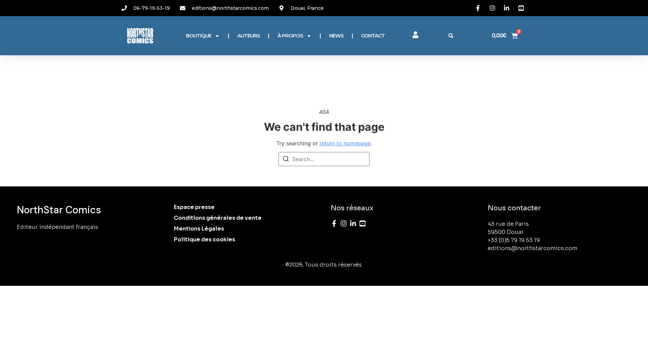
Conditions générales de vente (218, 217)
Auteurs (248, 35)
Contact (373, 35)
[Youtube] (362, 223)
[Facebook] (334, 223)
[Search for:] (324, 159)
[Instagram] (343, 223)
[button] (451, 36)
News (336, 35)
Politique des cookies (204, 239)
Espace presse (194, 207)
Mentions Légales (199, 228)
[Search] (286, 160)
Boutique (198, 35)
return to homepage (345, 143)
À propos (290, 35)
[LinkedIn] (353, 223)
